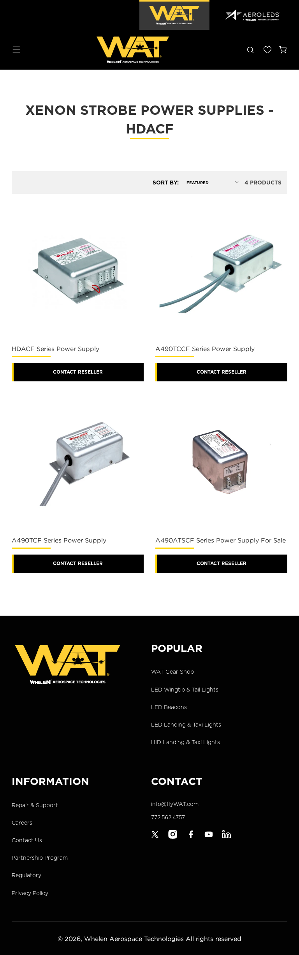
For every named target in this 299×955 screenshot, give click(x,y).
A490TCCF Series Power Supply (205, 348)
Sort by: (166, 182)
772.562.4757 (168, 817)
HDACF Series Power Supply (55, 348)
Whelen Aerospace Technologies (134, 938)
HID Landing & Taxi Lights (185, 742)
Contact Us (27, 840)
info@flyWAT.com (175, 804)
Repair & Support (35, 805)
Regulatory (26, 875)
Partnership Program (40, 858)
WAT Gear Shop (172, 672)
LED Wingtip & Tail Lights (184, 689)
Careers (22, 823)
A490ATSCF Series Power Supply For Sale (220, 540)
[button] (16, 49)
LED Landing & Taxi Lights (186, 725)
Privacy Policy (30, 893)
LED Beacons (169, 707)
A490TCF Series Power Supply (59, 540)
